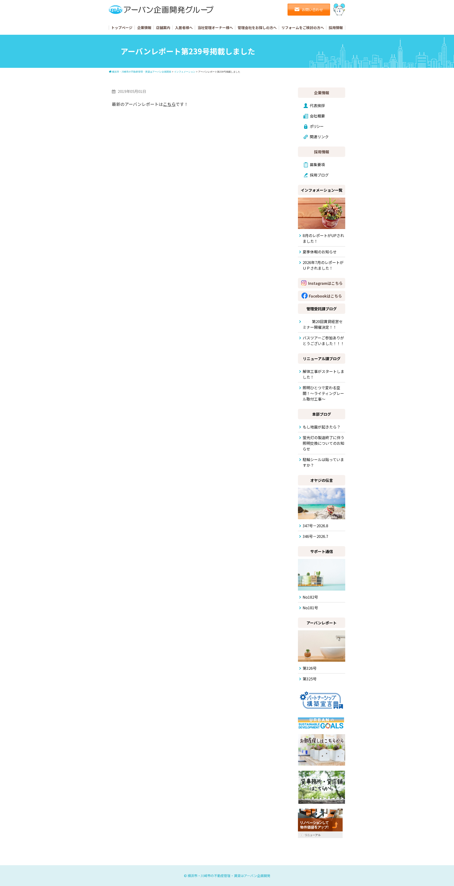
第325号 (310, 679)
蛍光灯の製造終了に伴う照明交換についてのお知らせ (323, 443)
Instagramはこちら (325, 283)
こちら (169, 104)
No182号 (310, 597)
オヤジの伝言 (321, 480)
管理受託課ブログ (321, 308)
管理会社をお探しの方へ (257, 27)
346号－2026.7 (315, 536)
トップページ (121, 27)
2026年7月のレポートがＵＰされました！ (323, 265)
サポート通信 (321, 551)
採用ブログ (319, 175)
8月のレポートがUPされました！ (323, 238)
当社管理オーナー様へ (215, 27)
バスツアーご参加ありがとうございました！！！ (323, 340)
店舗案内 (163, 27)
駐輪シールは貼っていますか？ (323, 462)
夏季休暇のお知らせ (320, 252)
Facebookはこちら (325, 296)
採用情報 (336, 27)
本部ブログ (321, 414)
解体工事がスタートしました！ (323, 374)
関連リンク (319, 136)
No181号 (310, 607)
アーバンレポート (321, 623)
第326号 (310, 668)
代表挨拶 (317, 105)
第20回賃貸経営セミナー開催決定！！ (323, 324)
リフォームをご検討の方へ (302, 27)
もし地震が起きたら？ (321, 427)
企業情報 (144, 27)
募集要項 (317, 164)
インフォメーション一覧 (321, 190)
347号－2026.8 (315, 525)
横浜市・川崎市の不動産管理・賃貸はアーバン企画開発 (229, 875)
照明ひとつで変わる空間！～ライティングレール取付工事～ (323, 393)
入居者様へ (184, 27)
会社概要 (317, 116)
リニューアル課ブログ (321, 358)
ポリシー (317, 126)
